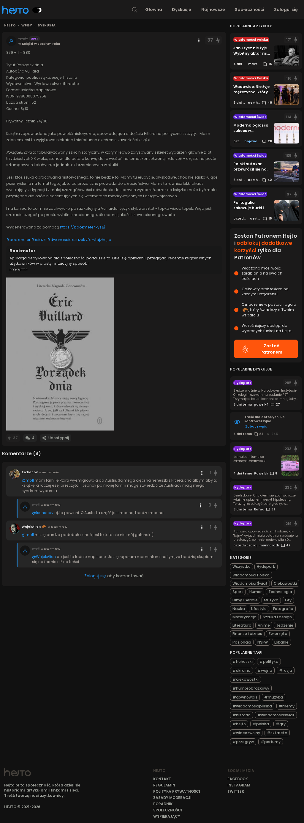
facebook (237, 778)
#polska (261, 723)
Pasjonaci (241, 642)
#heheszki (242, 661)
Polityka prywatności (176, 791)
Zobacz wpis (256, 426)
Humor (255, 591)
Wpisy (26, 25)
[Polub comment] (215, 473)
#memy (286, 706)
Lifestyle (259, 608)
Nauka (238, 608)
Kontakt (162, 778)
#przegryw (243, 741)
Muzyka (271, 600)
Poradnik (162, 803)
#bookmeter (18, 239)
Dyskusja (47, 25)
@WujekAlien (44, 556)
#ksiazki (38, 239)
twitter (235, 791)
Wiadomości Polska (251, 575)
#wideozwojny (246, 732)
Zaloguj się (286, 9)
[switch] (37, 10)
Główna (153, 9)
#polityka (268, 661)
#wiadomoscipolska (252, 706)
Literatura (241, 625)
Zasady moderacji (172, 797)
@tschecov (42, 512)
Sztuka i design (277, 616)
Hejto (9, 25)
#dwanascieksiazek (66, 239)
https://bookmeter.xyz (80, 227)
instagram (238, 785)
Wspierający (166, 816)
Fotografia (283, 608)
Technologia (280, 591)
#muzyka (273, 697)
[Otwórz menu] (199, 40)
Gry (288, 600)
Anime (264, 625)
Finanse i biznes (247, 633)
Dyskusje (181, 9)
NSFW (262, 642)
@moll (28, 480)
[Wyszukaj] (135, 10)
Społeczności (249, 9)
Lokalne (281, 642)
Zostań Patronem (271, 349)
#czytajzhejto (98, 239)
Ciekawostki (285, 583)
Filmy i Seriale (245, 600)
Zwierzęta (277, 633)
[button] (60, 354)
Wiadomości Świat (249, 583)
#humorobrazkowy (250, 688)
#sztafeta (277, 732)
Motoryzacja (244, 616)
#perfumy (271, 741)
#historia (241, 715)
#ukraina (241, 670)
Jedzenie (284, 625)
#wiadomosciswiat (275, 715)
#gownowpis (244, 697)
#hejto (239, 723)
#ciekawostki (245, 679)
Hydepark (266, 566)
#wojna (264, 670)
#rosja (285, 670)
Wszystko (241, 566)
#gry (281, 723)
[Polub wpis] (218, 40)
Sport (237, 591)
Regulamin (164, 785)
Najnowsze (213, 9)
